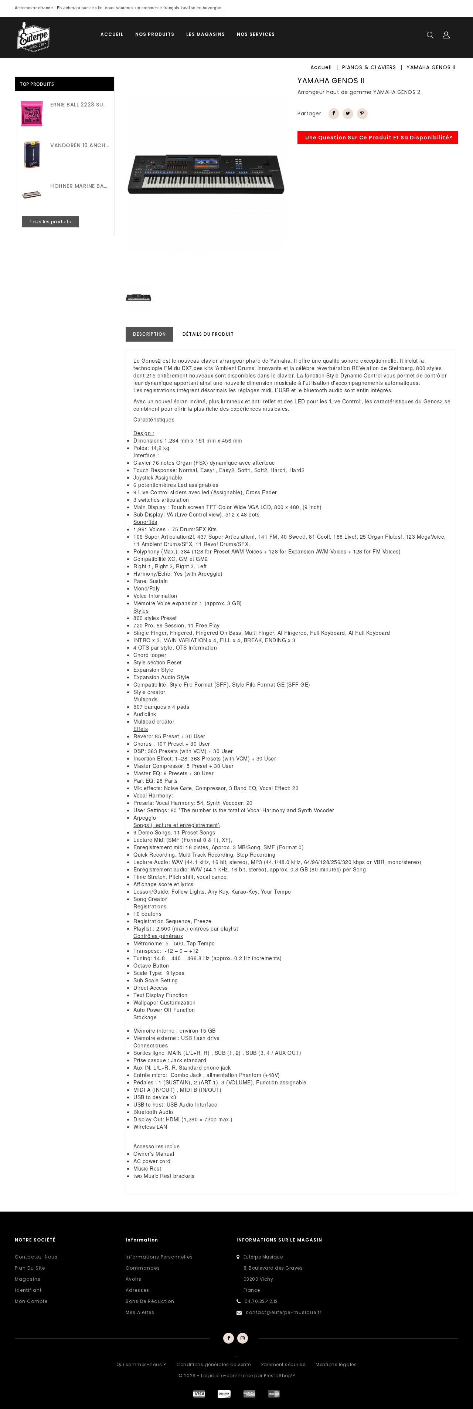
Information (142, 1240)
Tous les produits (50, 222)
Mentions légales (336, 1364)
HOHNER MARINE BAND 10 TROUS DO (79, 186)
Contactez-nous (36, 1257)
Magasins (28, 1279)
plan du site (30, 1268)
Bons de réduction (150, 1301)
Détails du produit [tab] (208, 334)
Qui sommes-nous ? (141, 1364)
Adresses (137, 1290)
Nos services (256, 34)
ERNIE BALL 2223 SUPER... (79, 104)
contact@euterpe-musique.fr (283, 1312)
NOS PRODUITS (154, 34)
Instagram (243, 1338)
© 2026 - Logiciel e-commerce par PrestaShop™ (236, 1375)
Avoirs (134, 1279)
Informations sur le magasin (279, 1240)
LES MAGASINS (205, 34)
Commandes (143, 1268)
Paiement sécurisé (283, 1364)
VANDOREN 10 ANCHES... (79, 145)
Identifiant (28, 1290)
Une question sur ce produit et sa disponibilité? (379, 137)
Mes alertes (140, 1312)
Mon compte (31, 1301)
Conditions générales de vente (213, 1364)
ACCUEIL (112, 34)
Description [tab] (149, 334)
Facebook (228, 1338)
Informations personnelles (159, 1257)
